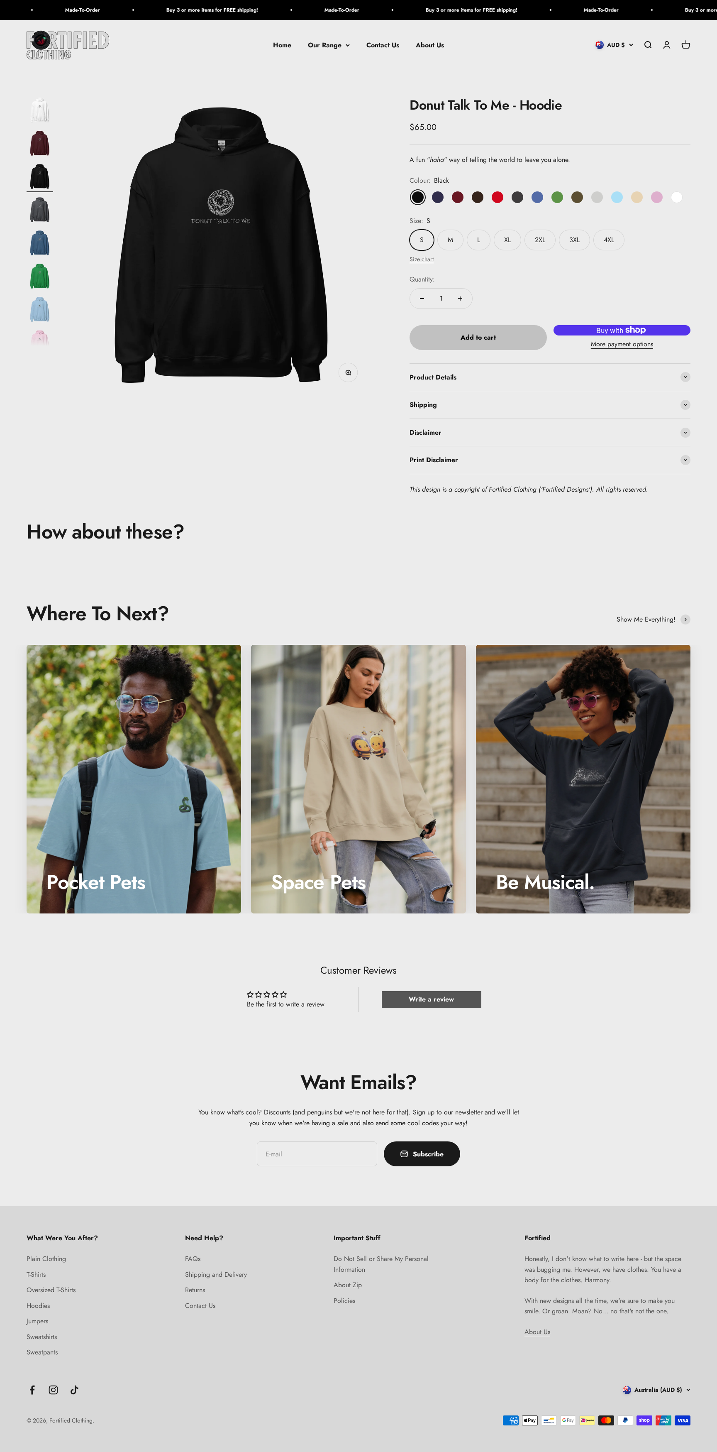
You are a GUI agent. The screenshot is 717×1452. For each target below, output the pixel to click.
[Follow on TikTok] (74, 1390)
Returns (195, 1290)
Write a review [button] (431, 999)
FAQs (192, 1258)
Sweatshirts (42, 1337)
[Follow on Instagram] (53, 1390)
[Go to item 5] (40, 244)
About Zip (348, 1285)
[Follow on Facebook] (32, 1390)
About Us (430, 45)
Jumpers (37, 1321)
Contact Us (382, 45)
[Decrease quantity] (422, 299)
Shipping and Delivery (216, 1274)
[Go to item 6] (40, 277)
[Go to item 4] (40, 210)
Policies (344, 1300)
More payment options (622, 344)
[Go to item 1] (40, 111)
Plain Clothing (46, 1258)
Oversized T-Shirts (51, 1290)
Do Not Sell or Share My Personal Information (381, 1264)
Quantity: (422, 279)
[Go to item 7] (40, 310)
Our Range (324, 45)
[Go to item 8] (40, 343)
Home (282, 45)
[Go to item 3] (40, 177)
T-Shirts (36, 1274)
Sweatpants (42, 1352)
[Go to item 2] (40, 144)
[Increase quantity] (460, 299)
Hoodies (38, 1305)
